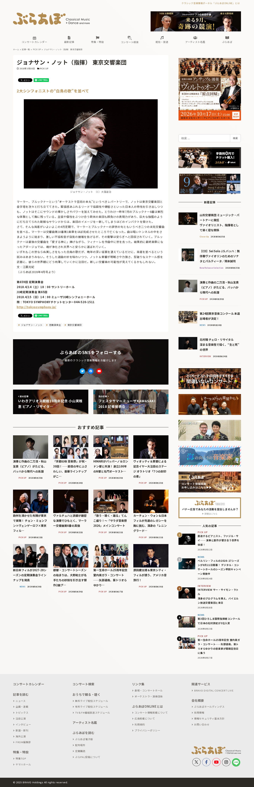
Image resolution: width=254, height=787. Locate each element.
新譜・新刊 (22, 730)
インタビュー (23, 724)
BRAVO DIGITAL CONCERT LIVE (213, 690)
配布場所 (80, 745)
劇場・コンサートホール (149, 690)
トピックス (22, 712)
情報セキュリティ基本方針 (209, 718)
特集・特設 (21, 752)
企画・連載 (22, 706)
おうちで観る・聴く (87, 694)
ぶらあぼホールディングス (209, 706)
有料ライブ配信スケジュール (91, 706)
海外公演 (21, 736)
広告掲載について (145, 718)
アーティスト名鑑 (85, 722)
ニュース (21, 701)
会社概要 (198, 700)
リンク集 (138, 684)
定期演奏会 (54, 324)
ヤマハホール (23, 764)
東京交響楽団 (74, 324)
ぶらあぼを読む (83, 732)
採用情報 (199, 712)
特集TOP (21, 758)
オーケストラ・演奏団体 (149, 696)
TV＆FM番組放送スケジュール (92, 712)
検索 (235, 138)
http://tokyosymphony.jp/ (36, 307)
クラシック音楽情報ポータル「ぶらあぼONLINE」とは (210, 3)
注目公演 (21, 718)
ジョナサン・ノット (31, 324)
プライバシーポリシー (147, 730)
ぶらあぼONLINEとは (147, 706)
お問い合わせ (201, 724)
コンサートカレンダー (28, 684)
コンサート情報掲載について (151, 712)
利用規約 (140, 724)
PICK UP (44, 68)
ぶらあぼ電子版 (84, 739)
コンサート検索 (83, 684)
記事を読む (21, 694)
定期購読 (80, 751)
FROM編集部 (23, 742)
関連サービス (201, 684)
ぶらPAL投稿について (87, 757)
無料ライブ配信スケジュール (91, 701)
